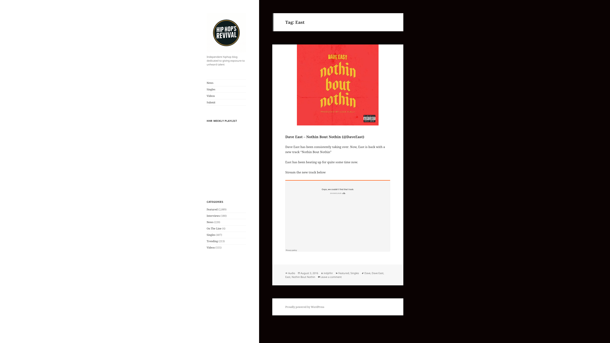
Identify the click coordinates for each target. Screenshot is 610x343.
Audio (291, 273)
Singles (211, 89)
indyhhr (328, 273)
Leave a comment (331, 277)
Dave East (377, 273)
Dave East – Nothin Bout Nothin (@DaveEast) (324, 136)
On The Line (214, 228)
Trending (212, 241)
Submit (211, 102)
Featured (212, 209)
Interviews (213, 216)
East (287, 277)
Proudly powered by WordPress (304, 307)
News (210, 83)
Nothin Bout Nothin (303, 277)
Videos (211, 96)
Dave (367, 273)
